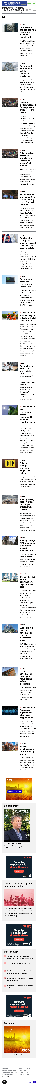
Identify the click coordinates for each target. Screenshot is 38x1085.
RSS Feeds (22, 1070)
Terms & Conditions (9, 1072)
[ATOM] (10, 1082)
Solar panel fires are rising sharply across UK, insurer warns (18, 965)
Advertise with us (9, 1070)
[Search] (30, 10)
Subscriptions (24, 1068)
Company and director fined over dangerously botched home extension (20, 957)
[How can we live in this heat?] (17, 1039)
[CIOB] (27, 1082)
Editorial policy (25, 1074)
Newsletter (6, 1068)
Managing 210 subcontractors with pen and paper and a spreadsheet (20, 987)
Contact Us (23, 1072)
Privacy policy (7, 1074)
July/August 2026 (12, 843)
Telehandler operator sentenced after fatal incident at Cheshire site (19, 972)
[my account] (27, 10)
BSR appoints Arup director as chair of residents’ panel (20, 979)
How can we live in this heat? (13, 1055)
